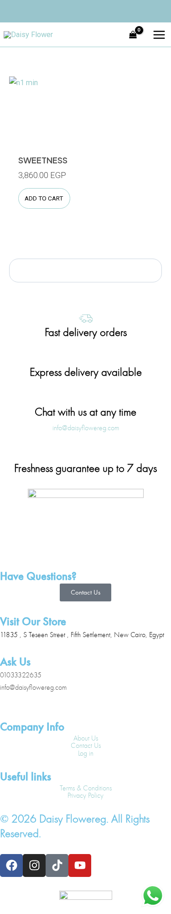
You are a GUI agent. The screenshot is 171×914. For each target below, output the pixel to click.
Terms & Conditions (86, 788)
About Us (85, 738)
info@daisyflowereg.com (33, 687)
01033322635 (20, 675)
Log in (85, 753)
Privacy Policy (85, 795)
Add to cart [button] (44, 198)
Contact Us (86, 745)
